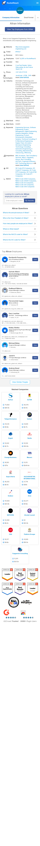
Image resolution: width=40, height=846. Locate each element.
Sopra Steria (10, 476)
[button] (38, 18)
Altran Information (20, 23)
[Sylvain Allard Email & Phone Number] (5, 275)
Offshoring (27, 152)
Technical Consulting (28, 139)
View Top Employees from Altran (20, 29)
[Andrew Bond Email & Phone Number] (5, 370)
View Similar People (20, 382)
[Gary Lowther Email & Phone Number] (5, 315)
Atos (29, 496)
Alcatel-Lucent (29, 515)
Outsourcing (19, 152)
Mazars (29, 457)
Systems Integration (22, 133)
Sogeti (10, 438)
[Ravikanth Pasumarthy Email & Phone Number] (5, 259)
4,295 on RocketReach (27, 58)
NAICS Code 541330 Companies (26, 181)
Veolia (29, 438)
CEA (10, 534)
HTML (25, 75)
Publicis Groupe (29, 534)
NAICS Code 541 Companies (25, 185)
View (35, 259)
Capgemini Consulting (20, 553)
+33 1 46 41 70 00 (21, 72)
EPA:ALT (18, 52)
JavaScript (19, 75)
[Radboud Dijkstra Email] (5, 290)
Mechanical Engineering (25, 141)
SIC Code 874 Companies (24, 168)
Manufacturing (27, 151)
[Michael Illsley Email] (5, 345)
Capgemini (30, 157)
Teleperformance (10, 419)
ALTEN (29, 400)
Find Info (30, 201)
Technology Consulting (23, 147)
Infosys (18, 159)
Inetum (29, 419)
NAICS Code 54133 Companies (25, 179)
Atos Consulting (26, 159)
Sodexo (10, 496)
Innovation (28, 143)
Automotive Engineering (23, 149)
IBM (17, 155)
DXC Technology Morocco (24, 163)
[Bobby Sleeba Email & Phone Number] (5, 330)
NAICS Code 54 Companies (24, 183)
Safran (10, 400)
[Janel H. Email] (5, 358)
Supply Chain (20, 143)
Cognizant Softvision (28, 161)
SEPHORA (10, 515)
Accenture (22, 155)
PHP (29, 75)
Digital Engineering (31, 131)
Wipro (24, 157)
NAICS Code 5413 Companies (25, 186)
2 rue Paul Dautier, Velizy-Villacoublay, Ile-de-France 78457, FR (24, 67)
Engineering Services (22, 127)
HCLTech (18, 161)
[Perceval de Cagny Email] (5, 303)
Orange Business (10, 457)
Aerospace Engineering (23, 145)
